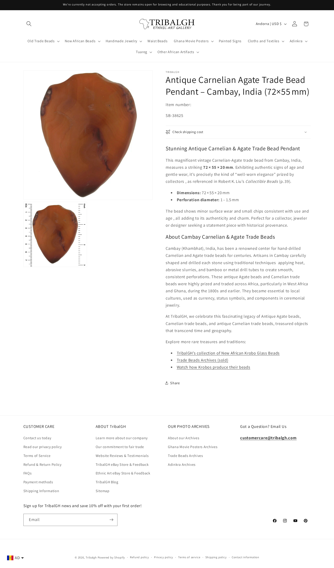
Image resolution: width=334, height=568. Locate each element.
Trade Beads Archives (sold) (202, 360)
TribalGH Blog (107, 482)
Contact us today (37, 438)
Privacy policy (163, 557)
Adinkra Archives (182, 464)
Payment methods (38, 482)
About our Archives (183, 438)
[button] (29, 24)
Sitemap (103, 491)
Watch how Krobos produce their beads (213, 367)
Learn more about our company (122, 438)
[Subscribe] (111, 520)
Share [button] (175, 383)
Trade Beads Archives (185, 455)
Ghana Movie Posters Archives (192, 446)
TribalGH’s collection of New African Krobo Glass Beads (228, 353)
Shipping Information (41, 491)
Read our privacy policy (42, 446)
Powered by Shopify (111, 557)
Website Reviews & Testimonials (122, 455)
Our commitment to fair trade (120, 446)
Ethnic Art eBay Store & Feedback (123, 473)
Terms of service (189, 557)
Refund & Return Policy (42, 464)
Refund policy (139, 557)
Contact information (245, 557)
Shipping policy (216, 557)
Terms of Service (37, 455)
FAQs (27, 473)
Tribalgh (91, 557)
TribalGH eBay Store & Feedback (122, 464)
